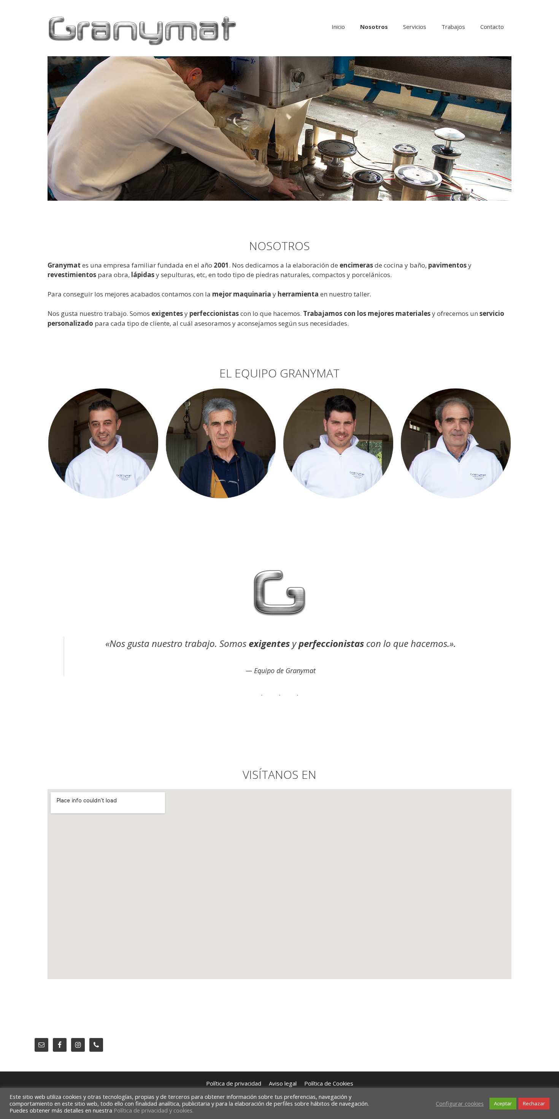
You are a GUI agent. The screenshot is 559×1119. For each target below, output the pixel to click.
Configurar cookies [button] (460, 1103)
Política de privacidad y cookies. (154, 1110)
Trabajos (453, 26)
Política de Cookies (328, 1083)
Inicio (338, 26)
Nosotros (374, 26)
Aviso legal (283, 1083)
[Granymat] (143, 30)
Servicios (414, 26)
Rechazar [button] (534, 1103)
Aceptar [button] (503, 1103)
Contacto (492, 26)
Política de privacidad (233, 1083)
